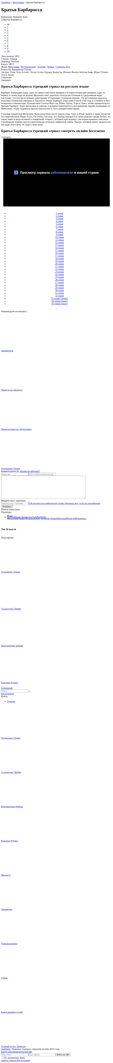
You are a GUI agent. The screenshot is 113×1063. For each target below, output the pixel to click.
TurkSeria (5, 1049)
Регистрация (7, 693)
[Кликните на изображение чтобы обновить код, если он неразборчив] (64, 503)
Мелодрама (13, 67)
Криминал (81, 518)
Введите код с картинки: (13, 500)
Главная (11, 701)
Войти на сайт (63, 1055)
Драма (21, 518)
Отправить (7, 507)
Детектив (45, 518)
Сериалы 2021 (63, 67)
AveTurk (41, 67)
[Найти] (29, 691)
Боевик (54, 518)
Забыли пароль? (9, 1060)
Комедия (71, 518)
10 (8, 51)
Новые (50, 67)
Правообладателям (22, 1051)
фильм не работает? (30, 471)
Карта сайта (7, 1051)
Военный (62, 518)
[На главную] (7, 688)
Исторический (28, 67)
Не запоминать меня (14, 1058)
